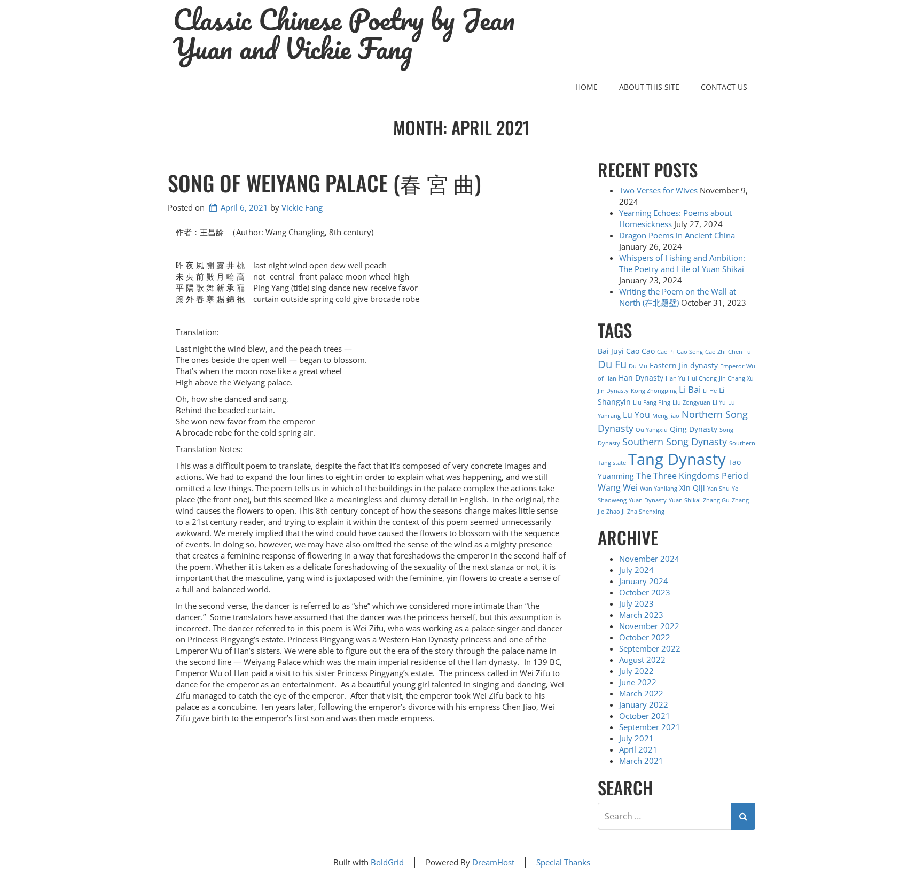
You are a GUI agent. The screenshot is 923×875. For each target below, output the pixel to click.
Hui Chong (702, 378)
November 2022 (649, 626)
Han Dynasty (641, 378)
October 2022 (644, 637)
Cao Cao (640, 351)
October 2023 (644, 592)
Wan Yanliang (658, 488)
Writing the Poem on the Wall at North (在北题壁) (677, 297)
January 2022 (643, 704)
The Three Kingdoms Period (692, 476)
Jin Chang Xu (736, 378)
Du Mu (638, 366)
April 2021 (638, 749)
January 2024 (643, 581)
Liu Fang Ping (651, 402)
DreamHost (493, 862)
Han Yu (675, 378)
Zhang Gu (716, 500)
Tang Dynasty (677, 459)
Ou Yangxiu (652, 429)
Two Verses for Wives (658, 190)
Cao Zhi (715, 351)
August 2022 (642, 659)
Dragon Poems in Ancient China (677, 235)
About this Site (649, 87)
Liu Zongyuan (691, 402)
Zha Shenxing (645, 511)
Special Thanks (563, 862)
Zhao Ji (615, 511)
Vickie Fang (302, 207)
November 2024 (649, 558)
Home (586, 87)
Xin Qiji (692, 488)
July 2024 (636, 569)
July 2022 (636, 670)
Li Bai (690, 389)
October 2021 (644, 715)
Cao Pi (666, 351)
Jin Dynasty (613, 390)
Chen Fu (739, 351)
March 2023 (641, 614)
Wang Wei (618, 487)
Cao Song (690, 351)
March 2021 (641, 760)
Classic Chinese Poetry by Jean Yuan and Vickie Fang (344, 34)
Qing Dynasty (693, 429)
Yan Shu (718, 488)
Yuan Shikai (685, 500)
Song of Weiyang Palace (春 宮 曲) (324, 183)
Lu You (636, 415)
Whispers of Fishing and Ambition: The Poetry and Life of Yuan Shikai (682, 263)
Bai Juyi (611, 351)
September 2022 (649, 648)
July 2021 (636, 738)
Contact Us (724, 87)
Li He (710, 390)
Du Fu (612, 364)
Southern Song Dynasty (674, 441)
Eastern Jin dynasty (684, 365)
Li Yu (719, 402)
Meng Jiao (665, 416)
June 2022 (637, 682)
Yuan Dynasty (648, 500)
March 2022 (641, 693)
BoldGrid (387, 862)
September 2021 (649, 727)
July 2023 (636, 603)
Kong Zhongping (654, 390)
